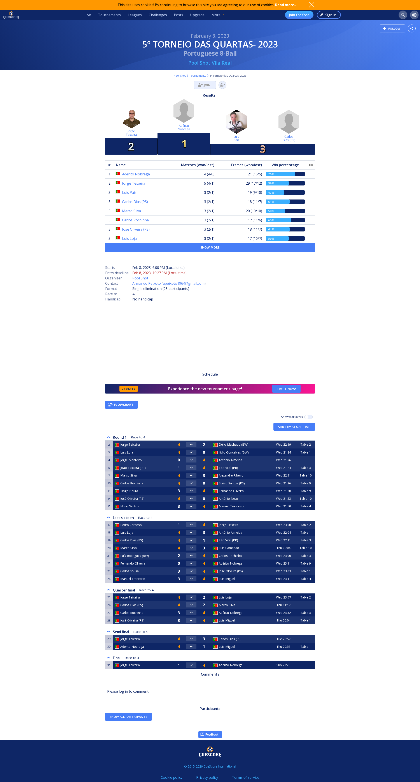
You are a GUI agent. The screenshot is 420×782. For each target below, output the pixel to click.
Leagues (135, 14)
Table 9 (305, 483)
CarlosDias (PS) (288, 138)
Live (87, 14)
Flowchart (123, 404)
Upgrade (197, 14)
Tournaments (109, 14)
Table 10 (305, 475)
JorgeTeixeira (131, 133)
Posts (178, 14)
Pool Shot (180, 76)
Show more (210, 247)
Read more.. (285, 4)
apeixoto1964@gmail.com (184, 283)
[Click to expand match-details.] (191, 444)
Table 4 (305, 506)
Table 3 (305, 468)
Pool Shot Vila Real (210, 62)
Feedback (211, 734)
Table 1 (305, 452)
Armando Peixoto (146, 283)
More (216, 14)
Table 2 (305, 444)
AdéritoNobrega (184, 127)
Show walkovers (292, 417)
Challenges (158, 14)
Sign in (330, 14)
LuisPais (236, 138)
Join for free (299, 14)
